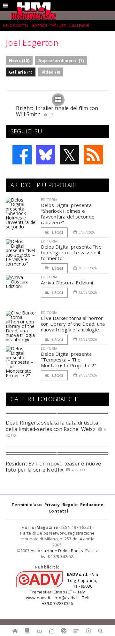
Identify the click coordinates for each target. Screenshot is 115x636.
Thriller (58, 25)
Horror (39, 25)
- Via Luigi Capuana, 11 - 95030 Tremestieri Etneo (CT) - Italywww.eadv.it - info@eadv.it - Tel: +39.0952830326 (62, 588)
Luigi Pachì (79, 25)
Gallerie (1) (20, 72)
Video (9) (51, 72)
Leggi (57, 232)
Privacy (52, 504)
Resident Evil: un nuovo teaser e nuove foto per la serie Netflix (53, 466)
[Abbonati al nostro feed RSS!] (93, 155)
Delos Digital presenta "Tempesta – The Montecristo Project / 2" (68, 360)
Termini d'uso (27, 504)
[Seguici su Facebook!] (22, 155)
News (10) (19, 60)
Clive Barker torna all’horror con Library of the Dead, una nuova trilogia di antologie (73, 324)
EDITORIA (49, 199)
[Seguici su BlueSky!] (46, 155)
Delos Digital (16, 25)
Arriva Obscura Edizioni (67, 282)
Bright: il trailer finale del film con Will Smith (57, 111)
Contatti (58, 511)
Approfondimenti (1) (61, 60)
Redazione (91, 504)
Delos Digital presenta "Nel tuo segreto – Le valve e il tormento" (72, 252)
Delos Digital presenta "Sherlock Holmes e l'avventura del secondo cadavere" (68, 214)
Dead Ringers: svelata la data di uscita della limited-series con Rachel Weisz (52, 425)
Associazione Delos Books (57, 550)
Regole (70, 504)
